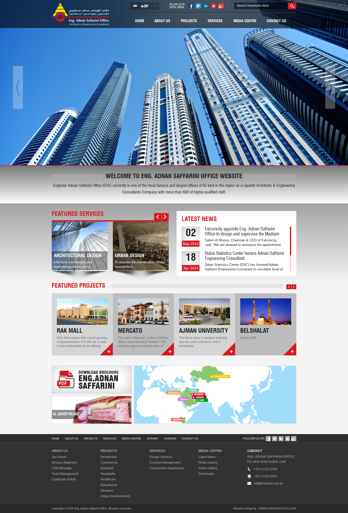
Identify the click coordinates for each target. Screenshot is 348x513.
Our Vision (59, 457)
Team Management (65, 474)
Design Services (161, 457)
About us (162, 21)
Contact (254, 451)
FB (190, 5)
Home (139, 21)
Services (215, 21)
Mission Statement (64, 462)
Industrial (107, 468)
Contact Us (276, 21)
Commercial (109, 462)
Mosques (107, 490)
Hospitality (108, 474)
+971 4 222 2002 (265, 469)
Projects (189, 21)
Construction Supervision (167, 468)
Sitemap (152, 438)
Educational (109, 485)
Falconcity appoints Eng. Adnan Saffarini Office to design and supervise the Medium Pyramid (242, 234)
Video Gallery (207, 468)
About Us (71, 438)
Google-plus (221, 5)
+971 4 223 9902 (265, 476)
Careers (170, 438)
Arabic (144, 6)
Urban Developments (115, 496)
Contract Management (165, 462)
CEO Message (62, 468)
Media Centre (244, 21)
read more (106, 348)
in (205, 5)
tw (198, 5)
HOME (55, 438)
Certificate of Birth (64, 479)
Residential (108, 457)
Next (330, 87)
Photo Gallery (207, 462)
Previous (18, 87)
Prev (157, 216)
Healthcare (108, 479)
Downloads (206, 474)
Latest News (207, 457)
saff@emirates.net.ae (268, 483)
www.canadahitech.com (277, 508)
